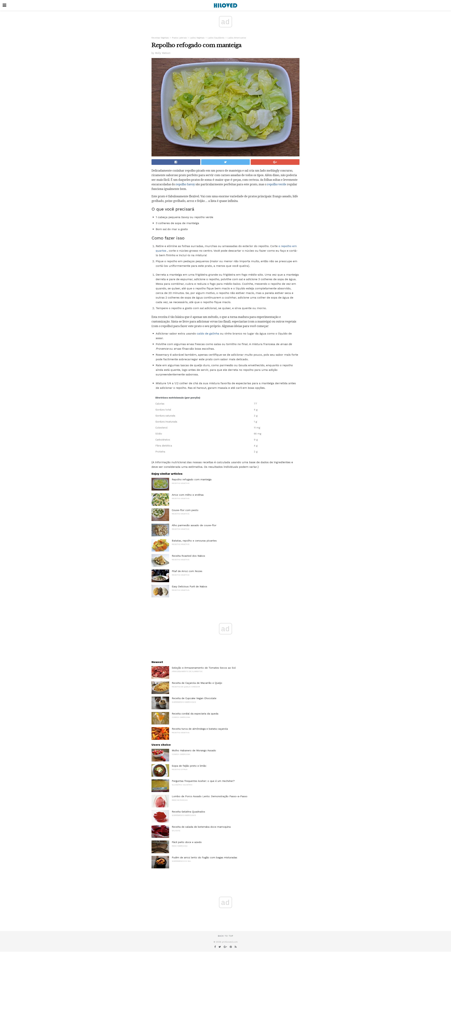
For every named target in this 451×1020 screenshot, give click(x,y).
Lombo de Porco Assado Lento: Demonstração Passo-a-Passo (209, 796)
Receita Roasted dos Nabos (188, 555)
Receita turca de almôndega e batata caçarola (200, 728)
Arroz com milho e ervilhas (188, 494)
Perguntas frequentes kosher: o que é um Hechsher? (203, 781)
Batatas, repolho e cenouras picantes (194, 540)
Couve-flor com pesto (185, 510)
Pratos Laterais (179, 38)
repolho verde (276, 184)
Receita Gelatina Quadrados (188, 811)
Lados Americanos (237, 38)
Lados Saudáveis (216, 38)
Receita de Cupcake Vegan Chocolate (194, 698)
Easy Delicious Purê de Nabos (189, 586)
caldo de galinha (208, 333)
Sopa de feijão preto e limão (189, 765)
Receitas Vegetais (160, 38)
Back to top (225, 936)
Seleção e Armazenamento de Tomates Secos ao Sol (204, 667)
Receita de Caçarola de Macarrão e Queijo (197, 682)
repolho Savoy (185, 184)
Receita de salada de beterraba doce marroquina (201, 826)
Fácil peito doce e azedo (187, 842)
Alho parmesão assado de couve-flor (194, 525)
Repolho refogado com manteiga (191, 479)
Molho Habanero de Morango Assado (194, 750)
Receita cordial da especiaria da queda (195, 713)
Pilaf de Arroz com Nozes (187, 571)
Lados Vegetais (197, 38)
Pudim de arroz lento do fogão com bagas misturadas (204, 857)
